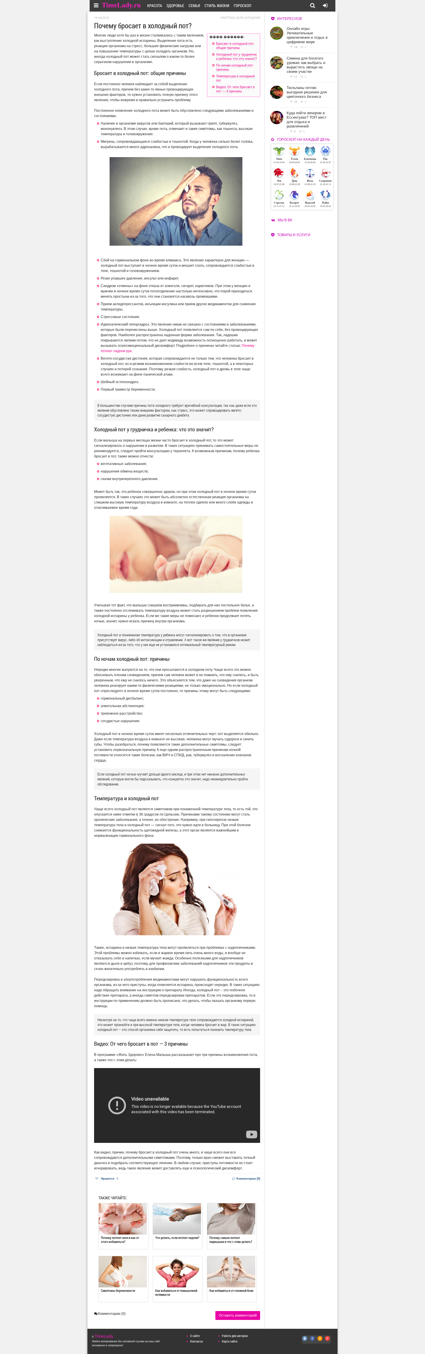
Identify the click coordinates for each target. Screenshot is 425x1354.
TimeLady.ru (121, 5)
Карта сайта (230, 1341)
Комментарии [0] (248, 1178)
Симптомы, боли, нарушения (240, 17)
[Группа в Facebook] (312, 1341)
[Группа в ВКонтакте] (305, 1341)
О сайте (195, 1336)
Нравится (109, 1178)
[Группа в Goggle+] (327, 1341)
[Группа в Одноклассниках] (320, 1341)
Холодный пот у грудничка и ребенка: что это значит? (236, 56)
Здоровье (175, 5)
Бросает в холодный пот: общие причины (235, 46)
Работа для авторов (235, 1336)
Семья (194, 5)
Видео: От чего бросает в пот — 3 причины (235, 89)
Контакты (196, 1341)
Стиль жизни (217, 5)
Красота (154, 5)
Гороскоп (242, 5)
